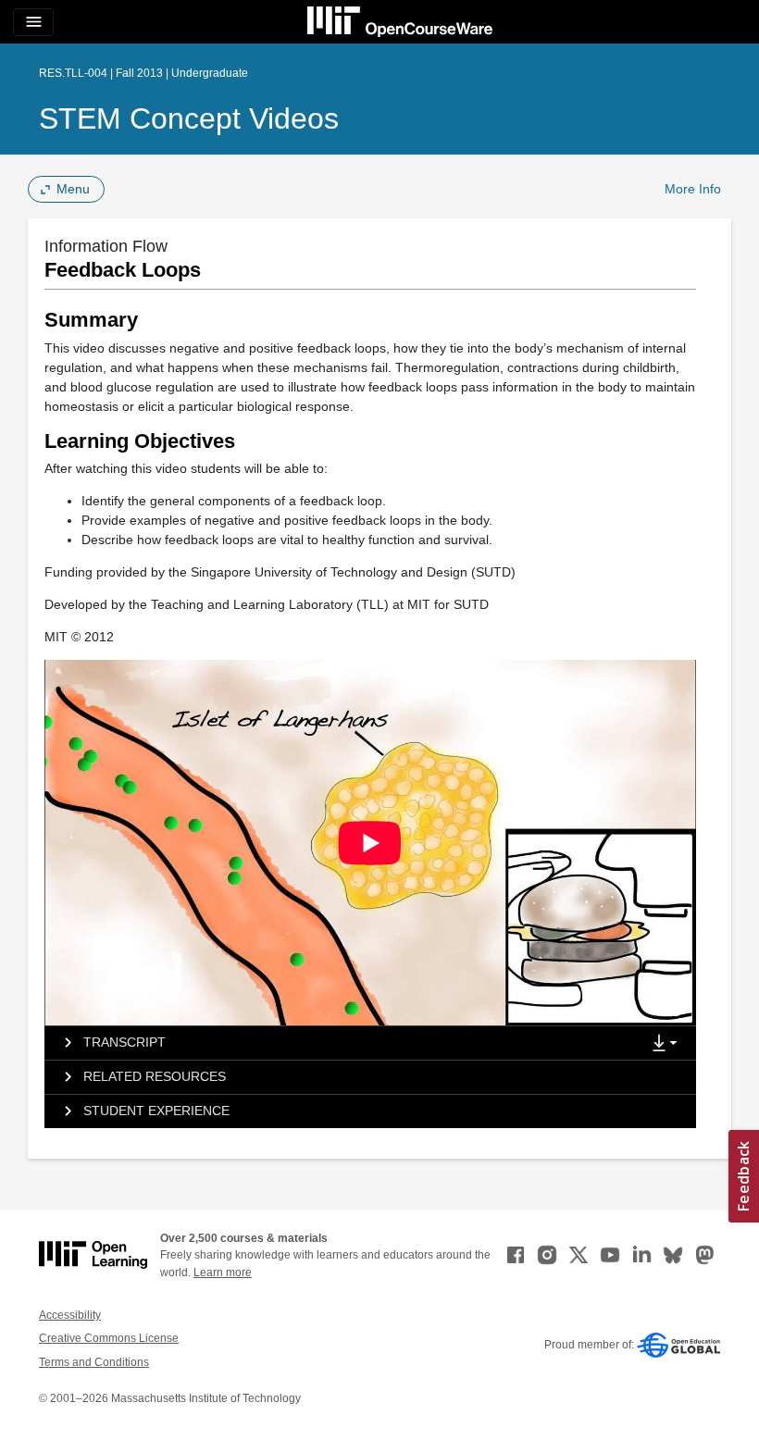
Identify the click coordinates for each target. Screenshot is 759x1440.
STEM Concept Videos (189, 118)
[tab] (342, 1043)
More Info (693, 188)
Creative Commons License (109, 1338)
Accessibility (70, 1315)
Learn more (222, 1272)
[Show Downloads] (668, 1043)
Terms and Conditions (94, 1362)
